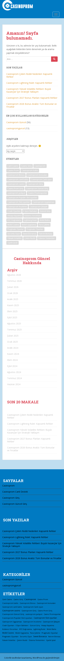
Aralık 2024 (12, 347)
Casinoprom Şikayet (38, 206)
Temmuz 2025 (14, 329)
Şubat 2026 (12, 287)
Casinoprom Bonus (16, 175)
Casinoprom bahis (30, 170)
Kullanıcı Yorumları (32, 215)
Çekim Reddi (29, 238)
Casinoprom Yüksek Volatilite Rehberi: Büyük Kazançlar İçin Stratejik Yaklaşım (28, 90)
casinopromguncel (15, 128)
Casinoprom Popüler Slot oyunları (22, 197)
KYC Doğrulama (14, 220)
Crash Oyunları (14, 211)
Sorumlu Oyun (13, 233)
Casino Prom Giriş (15, 188)
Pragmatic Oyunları (35, 229)
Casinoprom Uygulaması (43, 202)
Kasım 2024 (13, 353)
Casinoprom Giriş (35, 184)
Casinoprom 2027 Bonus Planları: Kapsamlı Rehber (31, 97)
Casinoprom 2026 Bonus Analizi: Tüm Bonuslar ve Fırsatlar (31, 105)
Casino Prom (13, 170)
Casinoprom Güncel (16, 122)
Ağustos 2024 (14, 372)
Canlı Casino (12, 166)
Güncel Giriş (45, 211)
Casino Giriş (26, 166)
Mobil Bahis (45, 220)
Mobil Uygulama (29, 224)
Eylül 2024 (12, 366)
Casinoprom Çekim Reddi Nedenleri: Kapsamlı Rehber (29, 75)
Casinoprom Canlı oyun (41, 179)
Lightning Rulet (30, 220)
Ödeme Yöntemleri (46, 238)
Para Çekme (44, 224)
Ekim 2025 (12, 311)
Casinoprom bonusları (37, 175)
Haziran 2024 (13, 384)
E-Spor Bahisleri (30, 211)
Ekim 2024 (12, 359)
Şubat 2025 (12, 335)
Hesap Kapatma (14, 215)
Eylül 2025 (12, 317)
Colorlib (7, 657)
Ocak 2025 (12, 341)
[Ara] (54, 59)
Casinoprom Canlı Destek (15, 491)
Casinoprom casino (16, 184)
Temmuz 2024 (14, 378)
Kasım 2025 (13, 305)
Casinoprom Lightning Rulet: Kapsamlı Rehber (29, 82)
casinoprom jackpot (16, 193)
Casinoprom (40, 166)
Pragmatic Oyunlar (15, 229)
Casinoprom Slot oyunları (18, 202)
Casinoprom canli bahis (17, 179)
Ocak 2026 (12, 293)
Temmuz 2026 (14, 280)
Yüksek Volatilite (14, 238)
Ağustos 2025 (14, 323)
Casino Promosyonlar (37, 193)
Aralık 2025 (12, 299)
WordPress (37, 657)
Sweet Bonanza (29, 233)
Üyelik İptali (12, 242)
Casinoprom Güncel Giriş (37, 188)
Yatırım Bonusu (45, 233)
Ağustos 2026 (14, 274)
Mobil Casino (13, 224)
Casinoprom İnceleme (17, 206)
